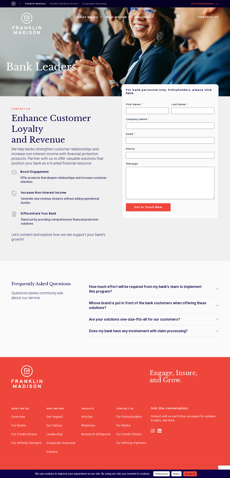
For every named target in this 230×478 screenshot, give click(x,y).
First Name (133, 104)
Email (129, 134)
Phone (130, 148)
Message (132, 163)
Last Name (178, 104)
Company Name (136, 119)
